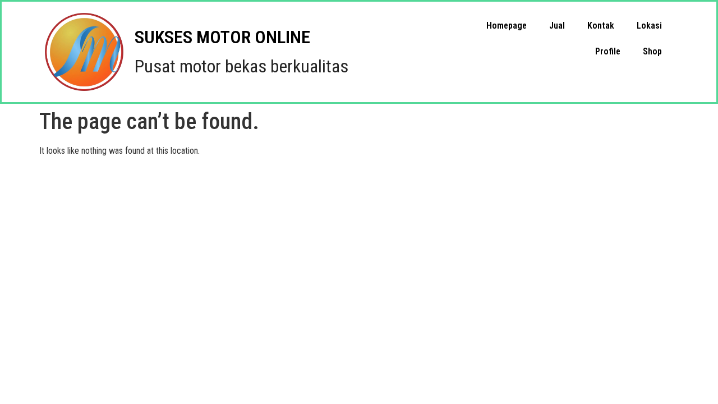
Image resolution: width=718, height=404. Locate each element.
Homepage (506, 25)
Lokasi (649, 25)
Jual (557, 25)
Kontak (600, 25)
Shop (652, 51)
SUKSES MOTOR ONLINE (222, 37)
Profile (607, 51)
